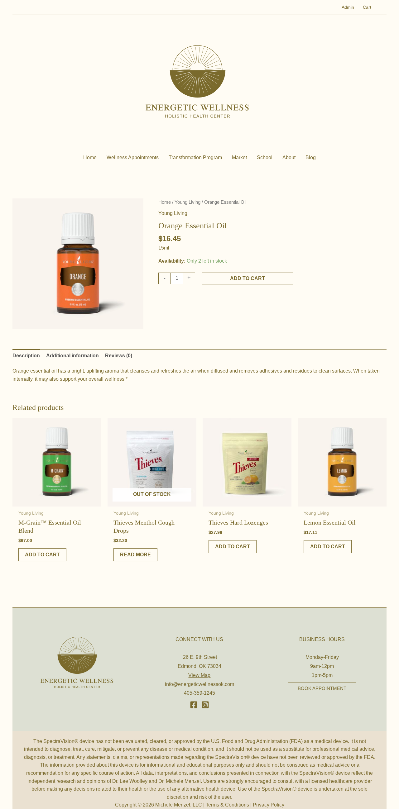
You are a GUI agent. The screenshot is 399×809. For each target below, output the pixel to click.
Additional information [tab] (72, 355)
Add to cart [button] (42, 554)
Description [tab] (26, 355)
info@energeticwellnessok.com (199, 684)
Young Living (187, 202)
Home (164, 202)
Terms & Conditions (227, 804)
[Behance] (205, 705)
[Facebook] (194, 705)
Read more (135, 554)
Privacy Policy (268, 804)
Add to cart (247, 278)
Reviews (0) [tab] (118, 355)
